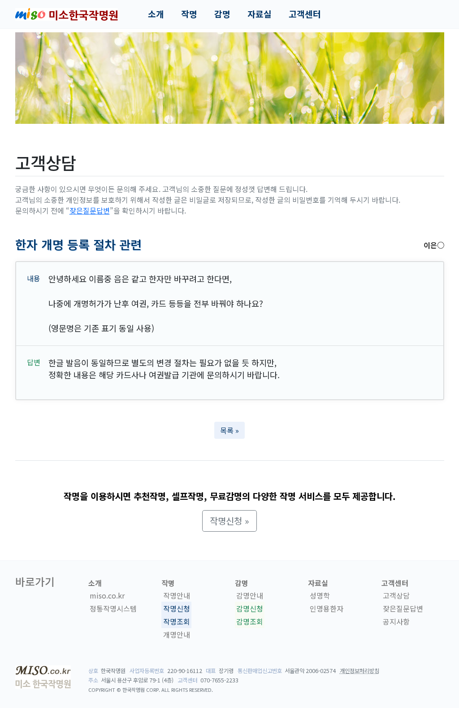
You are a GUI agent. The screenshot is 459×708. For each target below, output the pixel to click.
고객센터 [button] (305, 14)
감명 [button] (222, 14)
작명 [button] (189, 14)
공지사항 (396, 621)
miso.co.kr (107, 595)
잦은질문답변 (89, 210)
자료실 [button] (259, 14)
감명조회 (249, 621)
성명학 (320, 595)
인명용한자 (326, 608)
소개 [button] (156, 14)
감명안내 (249, 595)
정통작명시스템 (113, 608)
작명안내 (176, 595)
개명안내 (176, 634)
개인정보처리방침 (359, 671)
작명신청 (176, 608)
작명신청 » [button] (229, 520)
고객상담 (396, 595)
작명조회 (176, 621)
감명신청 (249, 608)
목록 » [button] (229, 430)
